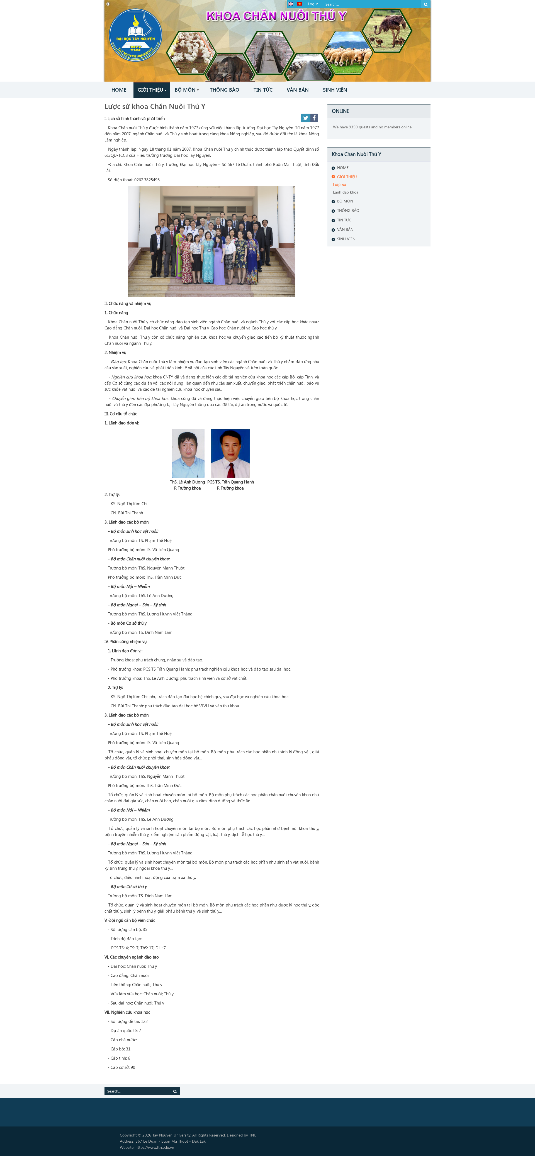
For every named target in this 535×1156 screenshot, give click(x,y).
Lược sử (339, 184)
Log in (313, 3)
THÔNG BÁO (348, 210)
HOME (343, 167)
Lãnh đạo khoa (345, 192)
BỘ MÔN (345, 201)
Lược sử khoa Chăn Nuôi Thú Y (154, 106)
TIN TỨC (344, 220)
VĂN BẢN (345, 229)
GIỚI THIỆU (347, 176)
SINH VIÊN (346, 238)
